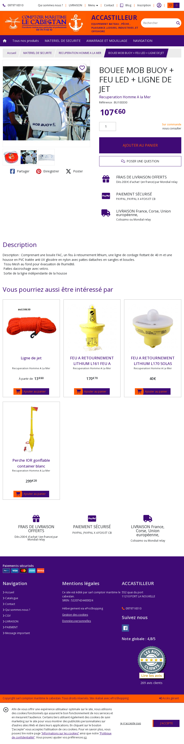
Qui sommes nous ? (17, 610)
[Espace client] (159, 5)
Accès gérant (170, 698)
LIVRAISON (11, 621)
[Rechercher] (178, 23)
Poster (77, 171)
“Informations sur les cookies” (60, 733)
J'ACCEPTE (166, 723)
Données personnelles (76, 621)
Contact (109, 5)
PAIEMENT (11, 627)
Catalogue (11, 598)
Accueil (11, 53)
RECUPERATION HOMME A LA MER (80, 53)
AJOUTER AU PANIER (140, 145)
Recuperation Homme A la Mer (125, 96)
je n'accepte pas (130, 723)
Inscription (144, 5)
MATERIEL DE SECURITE (37, 53)
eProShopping (119, 698)
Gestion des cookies (75, 615)
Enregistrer (50, 171)
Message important (17, 633)
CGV (7, 615)
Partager (22, 171)
